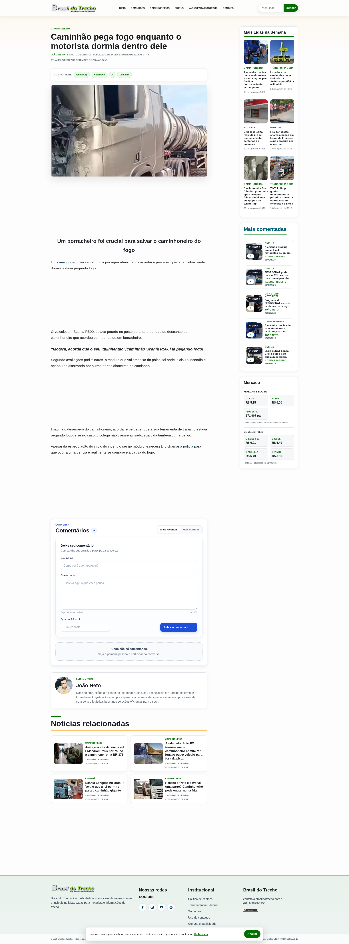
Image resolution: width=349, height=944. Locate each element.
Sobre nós (194, 911)
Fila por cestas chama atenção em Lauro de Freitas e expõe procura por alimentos (282, 137)
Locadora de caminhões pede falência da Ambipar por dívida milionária (282, 78)
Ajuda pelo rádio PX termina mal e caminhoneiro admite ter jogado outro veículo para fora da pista (183, 751)
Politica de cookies (200, 899)
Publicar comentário (179, 627)
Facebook (99, 74)
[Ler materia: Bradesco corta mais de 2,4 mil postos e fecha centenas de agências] (256, 111)
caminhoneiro (68, 262)
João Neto (58, 54)
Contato (228, 8)
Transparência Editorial (203, 905)
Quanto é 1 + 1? (70, 619)
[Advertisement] (129, 207)
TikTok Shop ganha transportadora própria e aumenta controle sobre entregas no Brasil (281, 196)
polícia (188, 446)
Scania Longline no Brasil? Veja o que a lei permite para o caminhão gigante (104, 786)
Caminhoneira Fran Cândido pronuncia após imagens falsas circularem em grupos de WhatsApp (256, 196)
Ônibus (179, 8)
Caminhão (91, 779)
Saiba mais (201, 934)
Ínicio (122, 8)
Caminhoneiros (160, 8)
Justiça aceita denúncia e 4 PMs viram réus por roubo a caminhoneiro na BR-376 (104, 750)
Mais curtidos (191, 529)
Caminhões (138, 8)
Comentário (68, 575)
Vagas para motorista (203, 8)
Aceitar (252, 933)
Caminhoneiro (60, 28)
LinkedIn (124, 74)
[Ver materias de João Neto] (64, 690)
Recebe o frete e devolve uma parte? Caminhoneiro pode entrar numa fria (184, 786)
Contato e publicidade (202, 923)
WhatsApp (81, 74)
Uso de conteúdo (199, 917)
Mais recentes (169, 529)
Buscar (291, 7)
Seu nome (67, 557)
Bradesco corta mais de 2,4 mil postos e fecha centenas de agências (253, 137)
